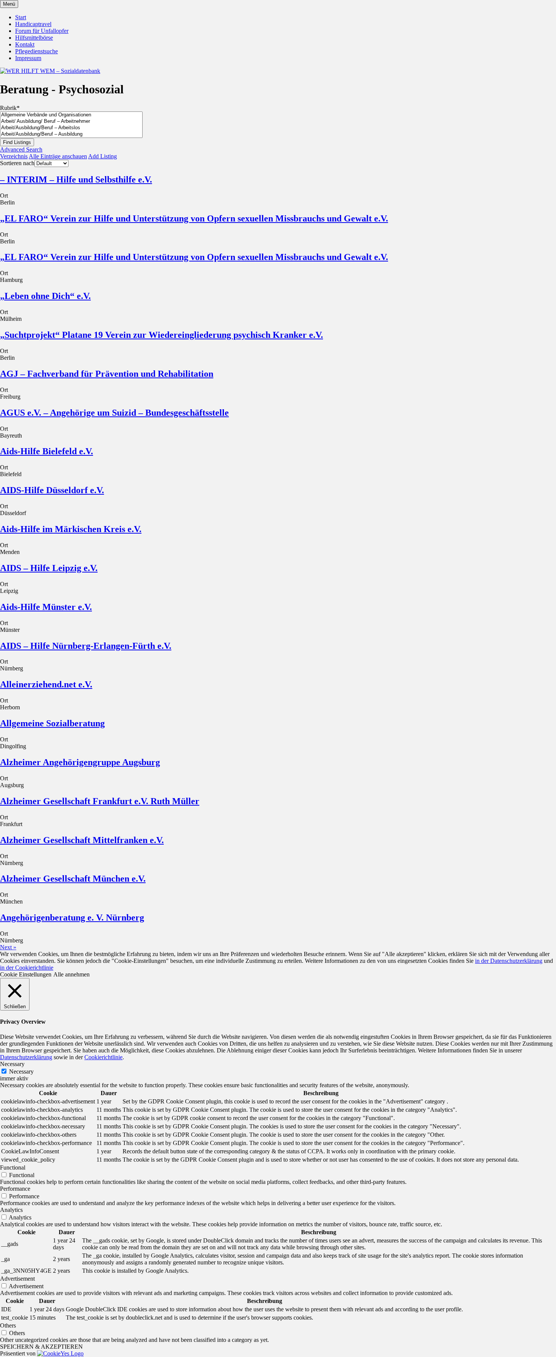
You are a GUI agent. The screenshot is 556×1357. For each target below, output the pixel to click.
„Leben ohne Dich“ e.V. (45, 296)
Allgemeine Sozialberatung (52, 723)
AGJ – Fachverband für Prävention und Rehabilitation (106, 374)
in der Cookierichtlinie (26, 967)
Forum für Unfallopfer (41, 31)
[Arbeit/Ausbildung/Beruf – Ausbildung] (71, 134)
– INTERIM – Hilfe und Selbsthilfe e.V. (76, 179)
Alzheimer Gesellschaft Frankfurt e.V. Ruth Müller (99, 801)
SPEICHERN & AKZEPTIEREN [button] (41, 1346)
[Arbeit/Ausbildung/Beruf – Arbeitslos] (71, 128)
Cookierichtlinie (103, 1057)
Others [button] (8, 1325)
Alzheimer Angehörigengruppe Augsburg (80, 762)
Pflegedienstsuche (36, 51)
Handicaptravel (33, 24)
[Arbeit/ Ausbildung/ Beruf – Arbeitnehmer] (71, 121)
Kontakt (24, 44)
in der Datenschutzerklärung (508, 961)
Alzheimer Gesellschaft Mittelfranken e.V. (82, 840)
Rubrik (10, 108)
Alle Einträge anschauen (58, 156)
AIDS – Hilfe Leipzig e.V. (49, 568)
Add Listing (102, 156)
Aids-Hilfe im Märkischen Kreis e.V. (70, 529)
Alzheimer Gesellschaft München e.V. (73, 879)
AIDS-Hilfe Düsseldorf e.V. (52, 490)
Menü (9, 4)
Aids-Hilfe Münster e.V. (46, 607)
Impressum (28, 58)
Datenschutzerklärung (26, 1057)
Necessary (21, 1071)
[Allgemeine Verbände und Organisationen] (71, 115)
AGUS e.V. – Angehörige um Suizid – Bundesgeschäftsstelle (114, 413)
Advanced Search (21, 149)
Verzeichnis (14, 156)
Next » (8, 947)
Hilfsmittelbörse (34, 37)
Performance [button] (15, 1188)
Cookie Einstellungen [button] (25, 974)
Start (20, 17)
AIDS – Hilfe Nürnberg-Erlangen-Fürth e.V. (85, 646)
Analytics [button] (11, 1210)
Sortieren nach (17, 163)
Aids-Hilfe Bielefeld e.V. (46, 451)
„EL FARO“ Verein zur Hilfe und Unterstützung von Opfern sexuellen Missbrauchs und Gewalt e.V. (194, 218)
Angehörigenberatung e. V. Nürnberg (72, 917)
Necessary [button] (12, 1064)
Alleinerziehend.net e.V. (46, 684)
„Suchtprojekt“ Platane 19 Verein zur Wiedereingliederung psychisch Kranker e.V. (161, 335)
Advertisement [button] (17, 1278)
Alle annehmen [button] (71, 974)
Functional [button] (12, 1167)
